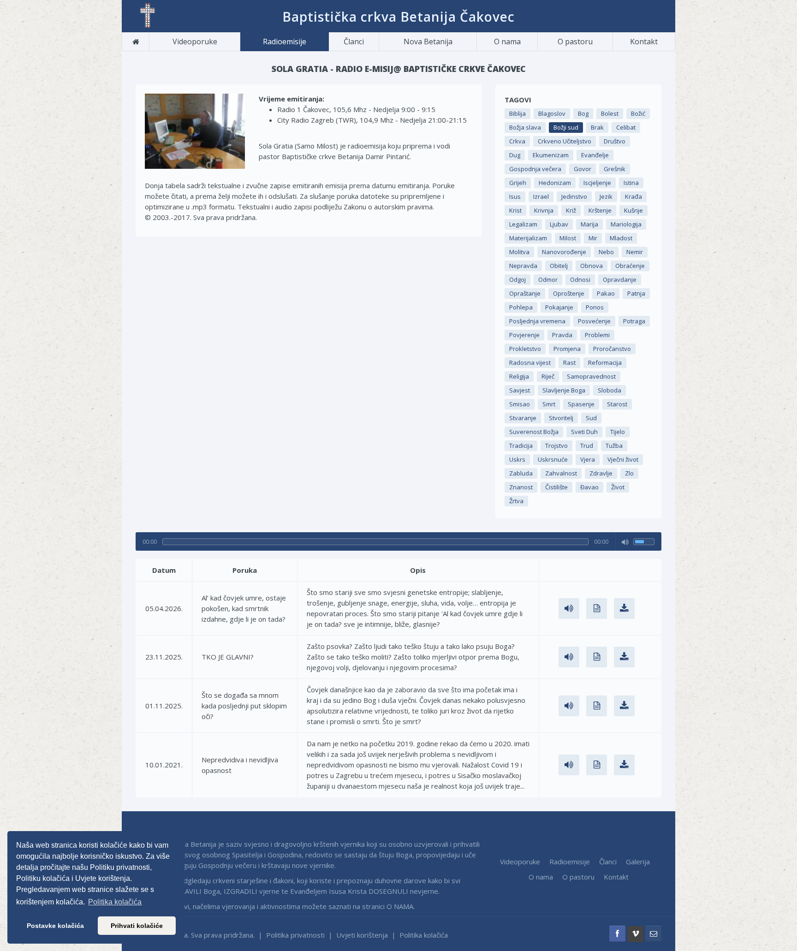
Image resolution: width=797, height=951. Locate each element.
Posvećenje (594, 321)
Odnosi (580, 279)
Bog (583, 113)
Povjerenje (524, 335)
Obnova (591, 266)
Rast (569, 362)
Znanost (521, 487)
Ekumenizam (551, 155)
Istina (631, 182)
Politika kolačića (423, 934)
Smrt (548, 404)
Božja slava (525, 127)
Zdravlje (601, 473)
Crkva (517, 141)
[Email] (653, 934)
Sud (591, 418)
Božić (638, 113)
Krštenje (600, 210)
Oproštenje (568, 293)
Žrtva (516, 501)
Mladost (621, 238)
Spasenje (581, 404)
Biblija (517, 113)
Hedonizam (555, 182)
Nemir (634, 252)
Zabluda (521, 473)
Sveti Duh (584, 432)
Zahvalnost (561, 473)
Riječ (547, 376)
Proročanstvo (612, 349)
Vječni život (622, 459)
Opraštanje (525, 293)
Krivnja (543, 210)
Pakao (606, 293)
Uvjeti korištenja (362, 934)
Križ (571, 210)
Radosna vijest (530, 362)
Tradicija (521, 445)
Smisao (519, 404)
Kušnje (633, 210)
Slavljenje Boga (563, 390)
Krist (515, 210)
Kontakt (644, 41)
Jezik (606, 196)
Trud (586, 445)
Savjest (519, 390)
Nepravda (523, 266)
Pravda (562, 335)
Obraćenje (630, 266)
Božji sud (565, 127)
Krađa (633, 196)
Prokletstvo (525, 349)
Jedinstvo (574, 196)
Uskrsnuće (553, 459)
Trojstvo (556, 445)
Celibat (626, 127)
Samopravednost (591, 376)
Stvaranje (522, 418)
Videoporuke (194, 41)
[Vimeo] (635, 934)
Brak (597, 127)
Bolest (610, 113)
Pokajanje (559, 307)
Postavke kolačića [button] (55, 925)
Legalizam (523, 224)
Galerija (638, 861)
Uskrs (517, 459)
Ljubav (559, 224)
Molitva (519, 252)
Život (618, 487)
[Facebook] (617, 934)
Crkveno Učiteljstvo (564, 141)
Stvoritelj (561, 418)
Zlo (629, 473)
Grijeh (517, 182)
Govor (582, 169)
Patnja (636, 293)
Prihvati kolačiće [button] (137, 925)
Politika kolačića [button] (115, 902)
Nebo (606, 252)
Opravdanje (619, 279)
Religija (519, 376)
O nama (507, 41)
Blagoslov (551, 113)
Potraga (634, 321)
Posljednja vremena (537, 321)
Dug (514, 155)
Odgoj (517, 279)
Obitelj (559, 266)
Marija (589, 224)
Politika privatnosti (295, 934)
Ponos (595, 307)
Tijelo (617, 432)
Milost (567, 238)
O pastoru (575, 41)
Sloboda (609, 390)
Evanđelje (595, 155)
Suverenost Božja (534, 432)
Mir (593, 238)
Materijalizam (528, 238)
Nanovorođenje (564, 252)
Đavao (589, 487)
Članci (354, 41)
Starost (617, 404)
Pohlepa (521, 307)
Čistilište (556, 487)
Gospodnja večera (535, 169)
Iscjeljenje (597, 182)
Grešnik (614, 169)
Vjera (587, 459)
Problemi (597, 335)
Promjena (567, 349)
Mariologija (626, 224)
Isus (515, 196)
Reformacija (605, 362)
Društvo (614, 141)
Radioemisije (284, 41)
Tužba (614, 445)
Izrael (541, 196)
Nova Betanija (428, 41)
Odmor (548, 279)
